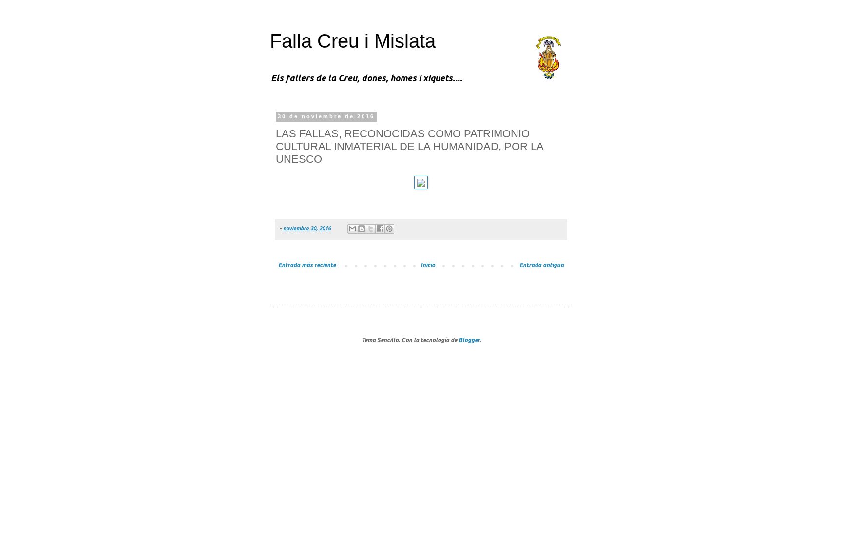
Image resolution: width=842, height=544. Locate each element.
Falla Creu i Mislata (353, 41)
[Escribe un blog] (361, 229)
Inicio (428, 265)
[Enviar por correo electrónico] (352, 229)
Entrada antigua (541, 265)
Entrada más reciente (307, 265)
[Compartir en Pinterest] (389, 229)
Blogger (469, 340)
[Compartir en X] (371, 229)
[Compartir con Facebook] (380, 229)
